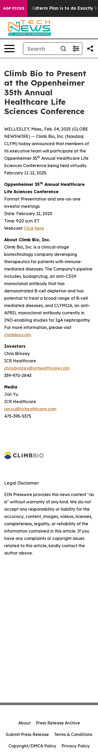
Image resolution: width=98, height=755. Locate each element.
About (24, 722)
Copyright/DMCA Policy (32, 745)
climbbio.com (17, 334)
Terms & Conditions (73, 734)
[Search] (63, 49)
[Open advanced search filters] (76, 49)
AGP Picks (13, 8)
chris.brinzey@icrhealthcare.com (37, 368)
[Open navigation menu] (9, 48)
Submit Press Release (27, 734)
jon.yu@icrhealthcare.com (30, 408)
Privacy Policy (75, 745)
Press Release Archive (58, 722)
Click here (34, 228)
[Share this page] (90, 48)
